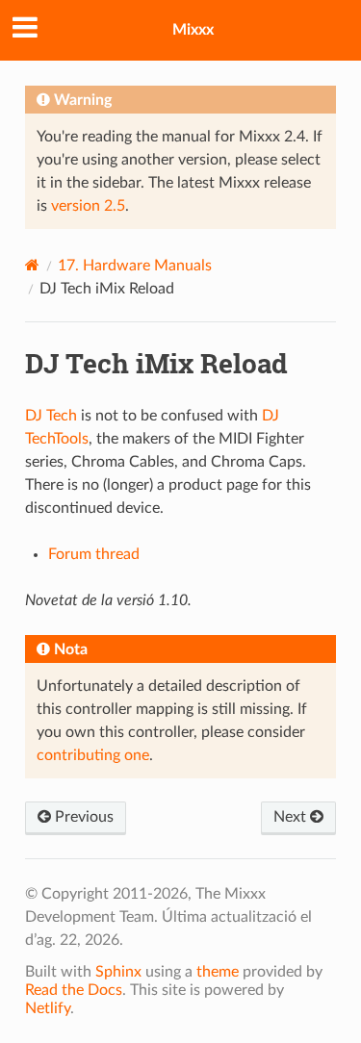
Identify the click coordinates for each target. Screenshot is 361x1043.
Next (291, 817)
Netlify (47, 1008)
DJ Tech (51, 415)
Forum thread (94, 554)
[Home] (32, 265)
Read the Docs (73, 990)
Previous (82, 817)
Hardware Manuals (135, 265)
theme (217, 971)
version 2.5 (88, 206)
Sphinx (118, 971)
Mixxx (193, 30)
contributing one (93, 755)
